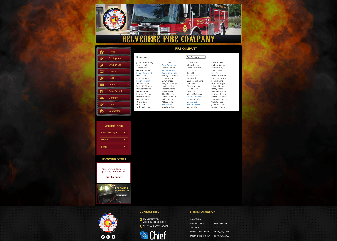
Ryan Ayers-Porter (170, 65)
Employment (115, 58)
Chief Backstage (109, 132)
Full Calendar (114, 177)
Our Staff (113, 97)
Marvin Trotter (193, 102)
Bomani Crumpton (170, 73)
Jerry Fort (215, 73)
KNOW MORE (121, 195)
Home (112, 51)
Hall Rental (114, 78)
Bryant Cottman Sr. (144, 73)
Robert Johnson (143, 81)
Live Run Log (115, 64)
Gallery (112, 71)
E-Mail (104, 146)
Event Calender (116, 91)
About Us (113, 84)
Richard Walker (193, 104)
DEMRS (104, 139)
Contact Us (114, 110)
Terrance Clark (168, 70)
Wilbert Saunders (194, 96)
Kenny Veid (167, 104)
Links (111, 104)
